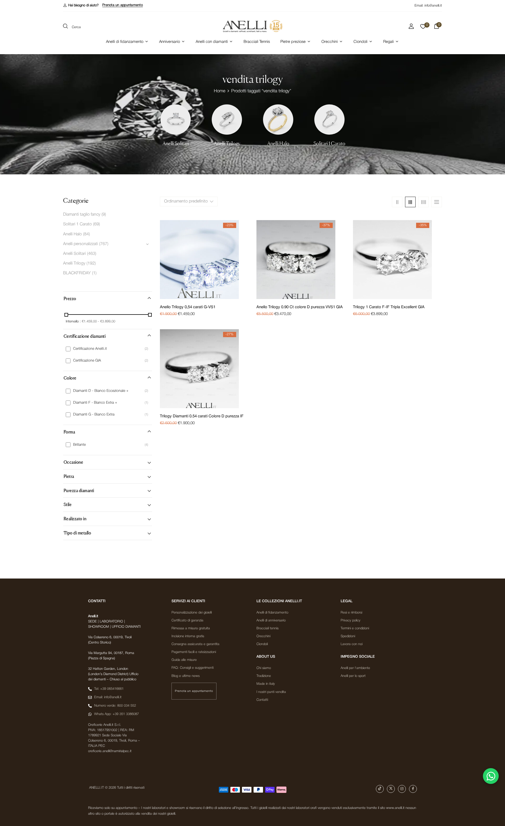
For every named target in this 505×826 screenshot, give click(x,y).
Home (219, 91)
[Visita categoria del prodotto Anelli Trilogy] (227, 119)
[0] (423, 28)
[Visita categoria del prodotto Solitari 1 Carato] (329, 119)
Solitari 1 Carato (329, 143)
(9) (104, 214)
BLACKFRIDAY (77, 273)
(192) (91, 263)
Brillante (79, 445)
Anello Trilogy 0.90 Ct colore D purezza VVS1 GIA (299, 307)
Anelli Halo (278, 143)
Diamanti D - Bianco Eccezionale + (100, 391)
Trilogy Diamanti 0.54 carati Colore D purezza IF (202, 416)
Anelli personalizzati (80, 244)
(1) (94, 273)
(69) (96, 224)
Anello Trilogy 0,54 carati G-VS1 (187, 307)
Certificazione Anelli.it (90, 349)
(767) (103, 244)
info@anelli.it (433, 5)
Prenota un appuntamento (122, 5)
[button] (81, 5)
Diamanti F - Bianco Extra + (95, 402)
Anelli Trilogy (227, 143)
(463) (91, 254)
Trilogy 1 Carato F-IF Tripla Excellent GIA (389, 307)
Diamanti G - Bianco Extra (93, 414)
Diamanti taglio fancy (81, 214)
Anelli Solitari (176, 143)
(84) (86, 234)
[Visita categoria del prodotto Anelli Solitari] (175, 119)
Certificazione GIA (87, 360)
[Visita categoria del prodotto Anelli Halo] (278, 119)
